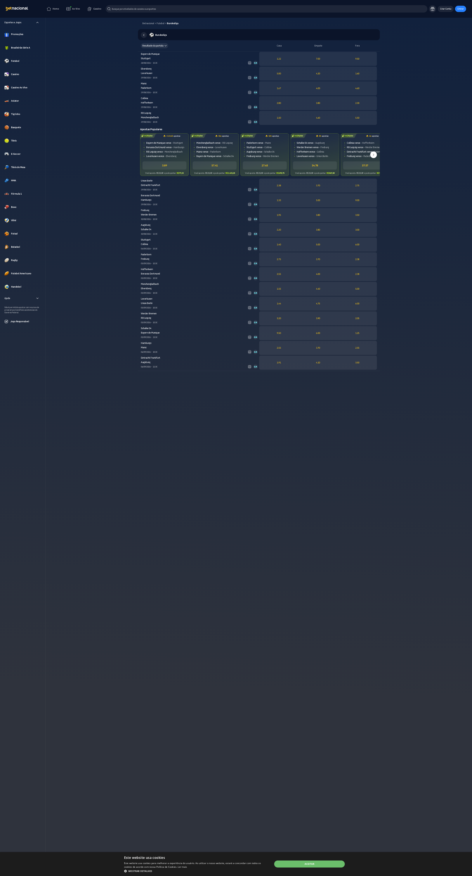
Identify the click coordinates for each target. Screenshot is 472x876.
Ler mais (182, 866)
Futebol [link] (160, 23)
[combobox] (154, 45)
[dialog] (236, 864)
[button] (446, 9)
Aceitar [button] (309, 863)
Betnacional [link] (148, 23)
